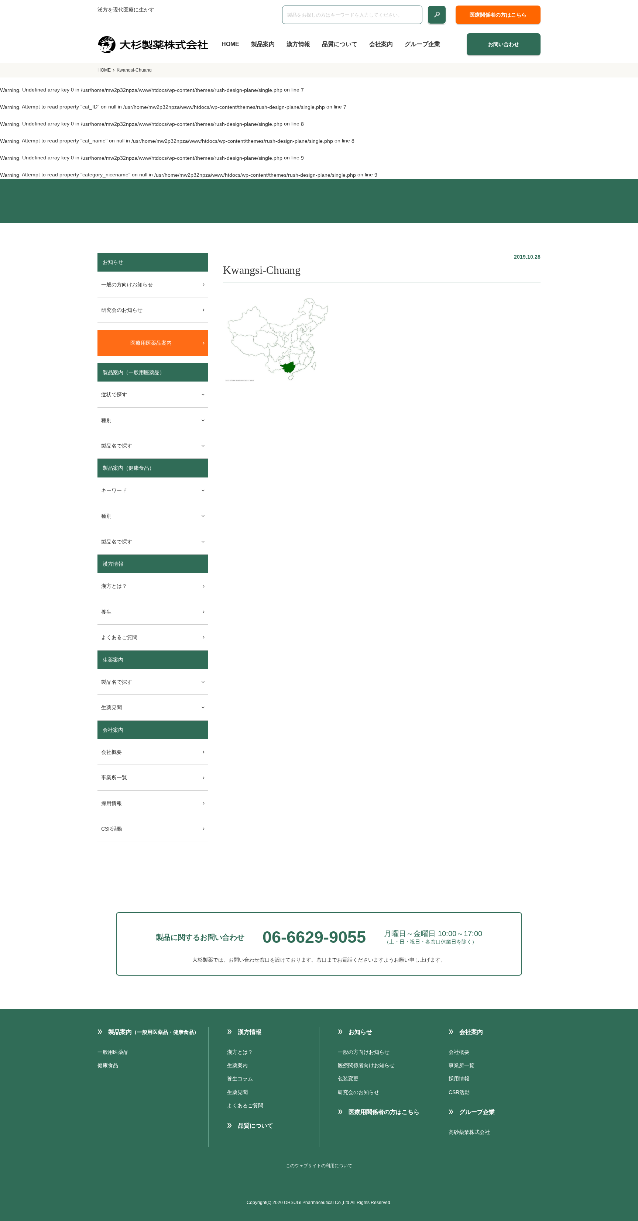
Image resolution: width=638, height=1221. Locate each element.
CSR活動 (111, 829)
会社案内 (381, 44)
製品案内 (263, 44)
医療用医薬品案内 (151, 343)
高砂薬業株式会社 (469, 1132)
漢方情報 (298, 44)
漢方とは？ (114, 586)
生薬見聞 (237, 1092)
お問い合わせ (503, 44)
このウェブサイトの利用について (319, 1165)
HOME (230, 44)
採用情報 (111, 803)
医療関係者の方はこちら (498, 15)
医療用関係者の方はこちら (384, 1112)
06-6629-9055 (314, 937)
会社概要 (111, 752)
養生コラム (240, 1079)
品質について (339, 44)
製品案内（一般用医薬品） (134, 372)
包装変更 (348, 1079)
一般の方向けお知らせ (127, 284)
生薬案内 (113, 660)
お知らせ (360, 1032)
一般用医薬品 (112, 1052)
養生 (106, 612)
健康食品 (107, 1065)
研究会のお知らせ (122, 310)
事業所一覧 (114, 777)
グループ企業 (422, 44)
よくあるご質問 (119, 637)
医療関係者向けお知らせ (366, 1065)
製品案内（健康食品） (128, 468)
